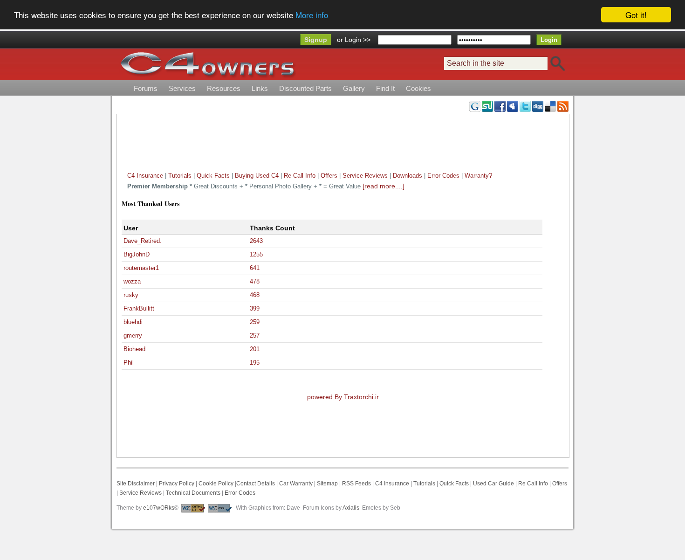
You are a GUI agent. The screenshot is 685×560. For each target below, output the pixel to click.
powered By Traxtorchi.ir (343, 397)
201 (255, 349)
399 (255, 308)
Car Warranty (296, 483)
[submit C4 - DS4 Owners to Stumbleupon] (487, 106)
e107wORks (158, 508)
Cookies (418, 88)
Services (182, 88)
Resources (223, 88)
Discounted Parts (305, 88)
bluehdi (133, 321)
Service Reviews (365, 175)
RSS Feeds (356, 483)
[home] (207, 64)
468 (255, 294)
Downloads (407, 175)
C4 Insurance (145, 175)
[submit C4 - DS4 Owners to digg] (537, 106)
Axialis (350, 508)
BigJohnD (136, 254)
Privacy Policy (176, 483)
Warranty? (478, 175)
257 (255, 335)
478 (255, 281)
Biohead (134, 349)
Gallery (354, 88)
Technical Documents (193, 493)
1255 (256, 254)
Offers (329, 175)
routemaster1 (141, 267)
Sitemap (326, 483)
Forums (146, 88)
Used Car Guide (493, 483)
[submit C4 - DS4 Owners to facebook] (500, 106)
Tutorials (180, 175)
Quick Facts (214, 175)
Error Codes (443, 175)
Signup (315, 39)
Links (260, 88)
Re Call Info (299, 175)
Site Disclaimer (135, 483)
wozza (132, 281)
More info (311, 15)
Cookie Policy (216, 483)
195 (255, 362)
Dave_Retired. (142, 240)
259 (255, 321)
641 (255, 267)
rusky (130, 294)
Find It (385, 88)
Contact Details (255, 483)
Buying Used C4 (257, 175)
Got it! (636, 15)
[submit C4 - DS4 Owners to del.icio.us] (550, 106)
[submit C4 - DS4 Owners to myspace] (512, 106)
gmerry (132, 335)
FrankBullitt (138, 308)
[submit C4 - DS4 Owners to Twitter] (525, 106)
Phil (128, 362)
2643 (256, 240)
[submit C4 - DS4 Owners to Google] (474, 106)
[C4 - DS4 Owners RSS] (563, 106)
